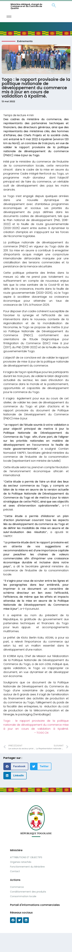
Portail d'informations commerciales (35, 905)
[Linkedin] (26, 920)
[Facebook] (13, 920)
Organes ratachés (20, 862)
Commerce (17, 887)
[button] (15, 766)
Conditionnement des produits (28, 891)
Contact (15, 871)
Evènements (24, 41)
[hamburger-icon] (9, 16)
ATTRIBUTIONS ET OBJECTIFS (26, 857)
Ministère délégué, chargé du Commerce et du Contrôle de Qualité (26, 6)
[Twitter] (19, 920)
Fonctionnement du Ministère (27, 866)
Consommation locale (23, 896)
